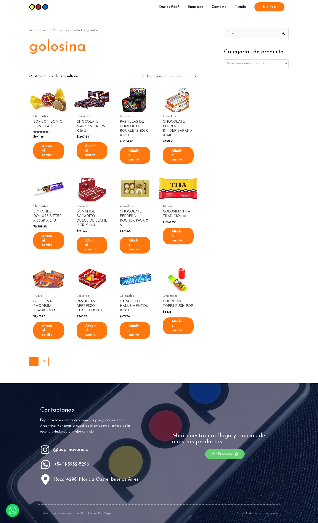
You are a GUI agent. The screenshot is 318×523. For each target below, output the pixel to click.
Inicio (32, 30)
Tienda (44, 30)
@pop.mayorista (70, 449)
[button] (269, 6)
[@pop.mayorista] (45, 450)
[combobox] (256, 63)
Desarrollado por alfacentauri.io (257, 513)
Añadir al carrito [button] (47, 150)
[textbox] (254, 63)
